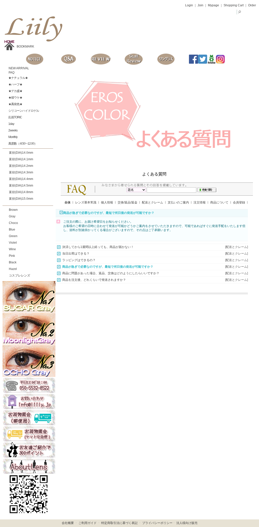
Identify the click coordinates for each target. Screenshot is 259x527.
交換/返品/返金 (127, 202)
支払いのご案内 (178, 202)
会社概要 (68, 523)
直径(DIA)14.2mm (21, 166)
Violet (13, 242)
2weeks (12, 130)
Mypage (213, 5)
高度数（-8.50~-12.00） (22, 143)
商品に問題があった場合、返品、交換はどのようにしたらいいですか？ (110, 273)
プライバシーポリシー (157, 523)
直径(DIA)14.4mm (21, 179)
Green (13, 236)
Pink (12, 256)
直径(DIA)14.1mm (21, 159)
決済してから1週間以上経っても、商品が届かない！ (98, 247)
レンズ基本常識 (85, 202)
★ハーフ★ (15, 84)
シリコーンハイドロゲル (23, 110)
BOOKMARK (25, 46)
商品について (219, 202)
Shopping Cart (234, 5)
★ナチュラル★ (18, 78)
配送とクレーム (152, 202)
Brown (13, 210)
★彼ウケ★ (15, 97)
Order (252, 5)
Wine (12, 249)
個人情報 (107, 202)
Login (189, 5)
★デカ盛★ (15, 91)
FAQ (11, 72)
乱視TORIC (15, 117)
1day (11, 124)
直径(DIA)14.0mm (21, 152)
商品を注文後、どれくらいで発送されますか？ (94, 280)
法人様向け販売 (187, 523)
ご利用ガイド (87, 523)
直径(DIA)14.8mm (21, 192)
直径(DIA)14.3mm (21, 172)
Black (12, 262)
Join (200, 5)
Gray (12, 216)
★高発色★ (15, 104)
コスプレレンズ (19, 275)
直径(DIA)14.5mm (21, 185)
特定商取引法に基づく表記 (119, 523)
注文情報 (199, 202)
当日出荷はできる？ (76, 253)
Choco (13, 223)
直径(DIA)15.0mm (21, 198)
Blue (12, 229)
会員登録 (239, 202)
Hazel (13, 269)
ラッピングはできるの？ (79, 260)
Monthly (12, 137)
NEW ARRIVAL (18, 68)
